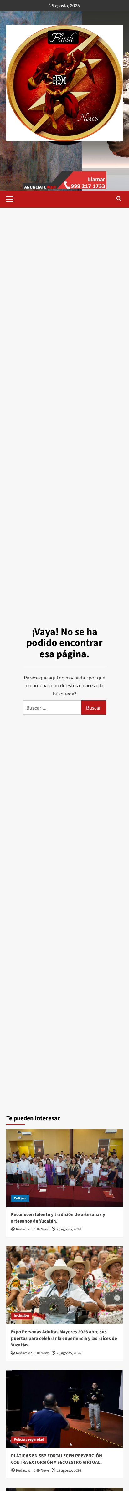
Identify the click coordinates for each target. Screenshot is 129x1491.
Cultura (20, 1198)
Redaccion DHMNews (32, 1229)
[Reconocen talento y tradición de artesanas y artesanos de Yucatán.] (64, 1168)
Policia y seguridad (29, 1439)
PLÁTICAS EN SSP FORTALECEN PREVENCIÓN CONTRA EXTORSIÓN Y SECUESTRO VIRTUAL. (56, 1459)
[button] (12, 198)
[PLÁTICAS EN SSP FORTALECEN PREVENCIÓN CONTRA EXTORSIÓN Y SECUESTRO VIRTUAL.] (64, 1409)
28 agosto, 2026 (69, 1229)
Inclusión (21, 1315)
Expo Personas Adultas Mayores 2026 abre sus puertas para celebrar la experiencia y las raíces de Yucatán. (64, 1338)
